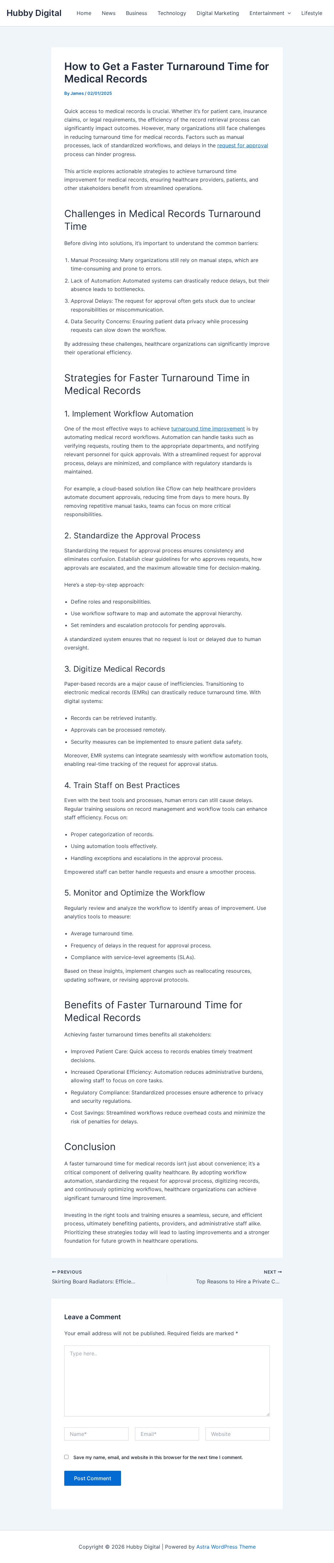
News (108, 13)
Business (136, 13)
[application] (287, 13)
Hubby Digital (34, 13)
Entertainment (267, 13)
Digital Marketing (218, 13)
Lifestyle (311, 13)
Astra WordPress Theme (226, 1546)
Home (84, 13)
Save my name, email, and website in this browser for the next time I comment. (158, 1457)
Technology (172, 13)
